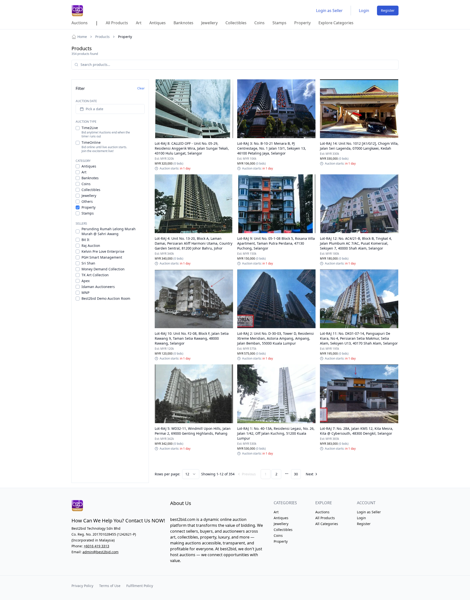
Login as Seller (329, 10)
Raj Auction (91, 245)
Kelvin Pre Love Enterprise (103, 251)
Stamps (88, 213)
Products (102, 36)
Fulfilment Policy (139, 585)
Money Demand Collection (103, 269)
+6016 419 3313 (96, 546)
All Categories (326, 523)
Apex (86, 280)
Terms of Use (109, 585)
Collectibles (91, 189)
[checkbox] (78, 128)
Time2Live (90, 127)
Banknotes (90, 178)
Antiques (89, 166)
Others (87, 201)
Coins (86, 183)
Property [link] (125, 36)
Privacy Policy (82, 585)
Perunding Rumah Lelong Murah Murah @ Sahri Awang (109, 231)
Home (82, 36)
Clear (141, 88)
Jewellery (89, 195)
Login (364, 10)
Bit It (85, 239)
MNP (85, 292)
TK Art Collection (95, 275)
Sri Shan (88, 263)
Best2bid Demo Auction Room (106, 298)
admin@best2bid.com (100, 552)
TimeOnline (91, 142)
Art (84, 172)
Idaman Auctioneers (98, 286)
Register (388, 10)
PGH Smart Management (102, 257)
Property (88, 207)
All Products (325, 518)
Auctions (322, 512)
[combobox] (190, 474)
